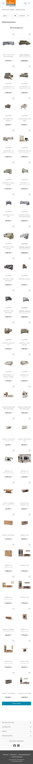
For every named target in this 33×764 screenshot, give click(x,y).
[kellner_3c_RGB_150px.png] (11, 3)
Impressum (5, 754)
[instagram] (18, 745)
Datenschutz (13, 754)
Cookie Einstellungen (17, 757)
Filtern (4, 15)
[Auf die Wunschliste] (13, 34)
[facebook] (14, 745)
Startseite (5, 9)
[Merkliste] (29, 3)
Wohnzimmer (20, 9)
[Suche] (25, 3)
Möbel (12, 9)
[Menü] (3, 3)
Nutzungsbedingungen (24, 754)
